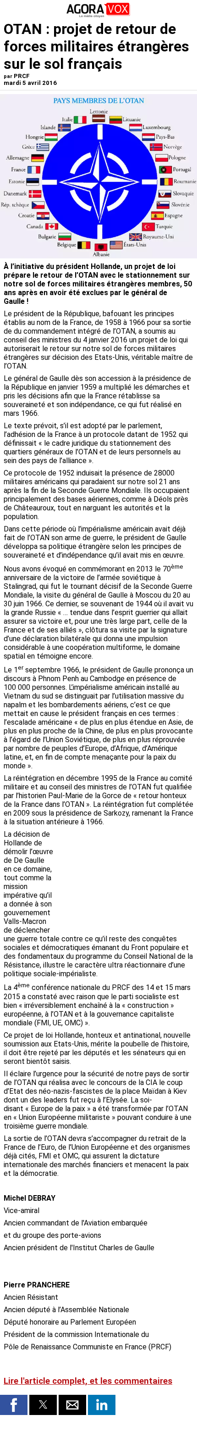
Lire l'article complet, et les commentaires (88, 1381)
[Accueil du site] (98, 15)
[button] (13, 1405)
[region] (124, 878)
